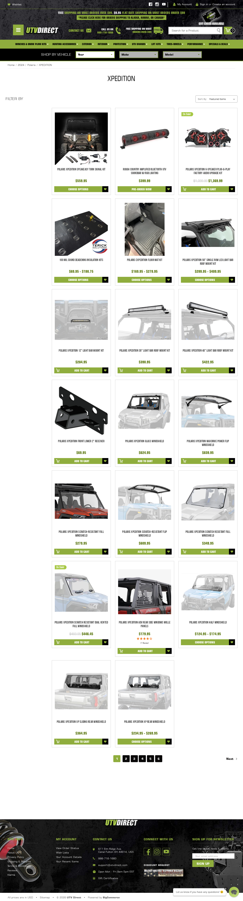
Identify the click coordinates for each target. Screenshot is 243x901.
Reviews (12, 870)
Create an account (223, 4)
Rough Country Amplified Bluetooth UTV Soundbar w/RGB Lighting (144, 171)
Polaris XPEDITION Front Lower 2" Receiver (81, 441)
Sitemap (45, 897)
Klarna (11, 874)
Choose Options (78, 189)
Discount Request (157, 865)
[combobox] (195, 30)
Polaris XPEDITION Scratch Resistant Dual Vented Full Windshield (81, 624)
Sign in (204, 4)
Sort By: (202, 99)
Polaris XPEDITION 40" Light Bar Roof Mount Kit (208, 350)
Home (10, 848)
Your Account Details (69, 856)
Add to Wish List (105, 189)
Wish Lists (62, 852)
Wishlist (17, 4)
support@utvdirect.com (112, 864)
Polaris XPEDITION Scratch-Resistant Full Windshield (81, 533)
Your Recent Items (67, 861)
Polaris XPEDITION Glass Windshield (144, 441)
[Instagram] (157, 4)
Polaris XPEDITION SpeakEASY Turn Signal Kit (81, 169)
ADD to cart (208, 189)
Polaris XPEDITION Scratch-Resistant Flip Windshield (144, 533)
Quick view (81, 138)
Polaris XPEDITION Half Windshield (208, 622)
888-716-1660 (107, 858)
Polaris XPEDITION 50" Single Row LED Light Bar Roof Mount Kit (208, 262)
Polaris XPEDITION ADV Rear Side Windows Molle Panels (144, 624)
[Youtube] (164, 4)
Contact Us (76, 30)
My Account (184, 4)
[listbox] (223, 99)
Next (230, 759)
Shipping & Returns (19, 861)
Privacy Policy (15, 856)
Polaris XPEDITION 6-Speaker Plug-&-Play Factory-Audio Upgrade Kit (208, 171)
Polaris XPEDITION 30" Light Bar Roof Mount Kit (144, 350)
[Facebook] (150, 4)
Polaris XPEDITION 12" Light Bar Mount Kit (81, 350)
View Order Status (67, 848)
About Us (13, 852)
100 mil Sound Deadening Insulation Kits (81, 260)
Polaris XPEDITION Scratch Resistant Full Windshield (208, 533)
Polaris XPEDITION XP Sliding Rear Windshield (81, 722)
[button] (234, 892)
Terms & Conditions (19, 865)
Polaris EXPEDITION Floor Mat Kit (144, 260)
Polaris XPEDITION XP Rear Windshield (144, 722)
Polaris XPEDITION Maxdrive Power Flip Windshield (208, 443)
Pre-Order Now (142, 189)
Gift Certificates (108, 878)
